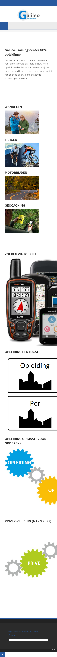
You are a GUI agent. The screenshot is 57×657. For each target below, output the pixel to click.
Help (36, 631)
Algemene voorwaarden (20, 631)
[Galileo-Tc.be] (28, 15)
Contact (13, 635)
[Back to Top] (2, 654)
